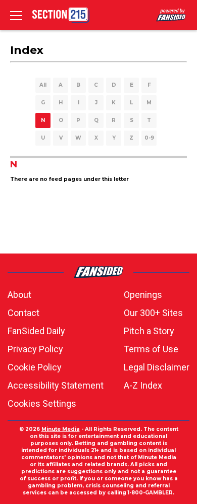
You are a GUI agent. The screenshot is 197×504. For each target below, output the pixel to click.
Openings (143, 294)
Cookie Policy (35, 367)
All (42, 85)
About (19, 294)
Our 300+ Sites (153, 312)
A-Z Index (143, 385)
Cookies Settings (42, 403)
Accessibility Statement (56, 385)
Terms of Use (151, 349)
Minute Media (60, 429)
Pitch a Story (149, 331)
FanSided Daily (36, 331)
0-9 (149, 138)
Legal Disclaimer (156, 367)
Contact (23, 312)
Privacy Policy (35, 349)
